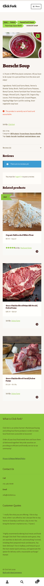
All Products (14, 134)
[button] (38, 36)
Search (22, 582)
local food (20, 136)
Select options (37, 251)
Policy (23, 459)
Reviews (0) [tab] (7, 148)
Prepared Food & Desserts (27, 22)
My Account (7, 582)
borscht (14, 136)
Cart (33, 580)
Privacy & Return (9, 459)
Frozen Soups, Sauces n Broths (13, 26)
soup (38, 136)
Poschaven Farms (26, 248)
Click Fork (9, 6)
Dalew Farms (15, 321)
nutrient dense (30, 136)
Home (5, 22)
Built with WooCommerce (12, 573)
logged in (18, 177)
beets (8, 136)
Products (12, 22)
